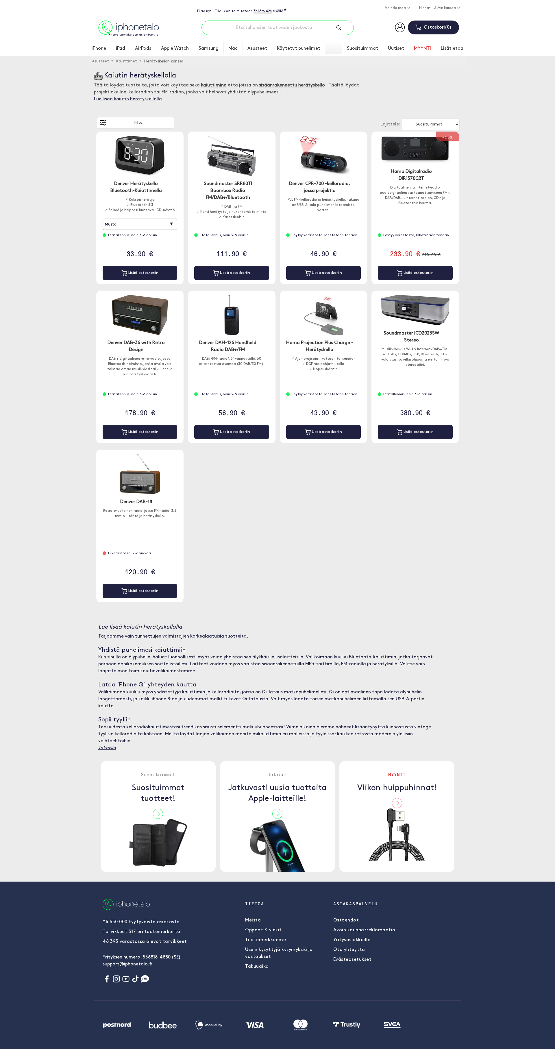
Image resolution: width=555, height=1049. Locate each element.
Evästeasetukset (352, 959)
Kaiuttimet (126, 61)
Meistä (253, 920)
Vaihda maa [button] (396, 8)
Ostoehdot (346, 920)
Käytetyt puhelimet (298, 48)
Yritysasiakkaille (352, 940)
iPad (120, 48)
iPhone (99, 48)
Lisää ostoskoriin (142, 273)
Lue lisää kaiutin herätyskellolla (128, 99)
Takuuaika (257, 966)
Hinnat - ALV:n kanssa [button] (438, 8)
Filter (139, 123)
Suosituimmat (362, 48)
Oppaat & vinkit (263, 930)
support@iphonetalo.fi (127, 964)
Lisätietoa (452, 48)
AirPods (143, 48)
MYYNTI (422, 48)
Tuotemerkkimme (265, 940)
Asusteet (257, 48)
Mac (233, 48)
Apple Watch (175, 48)
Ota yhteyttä (349, 950)
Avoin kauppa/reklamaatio (364, 930)
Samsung (209, 48)
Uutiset (396, 48)
